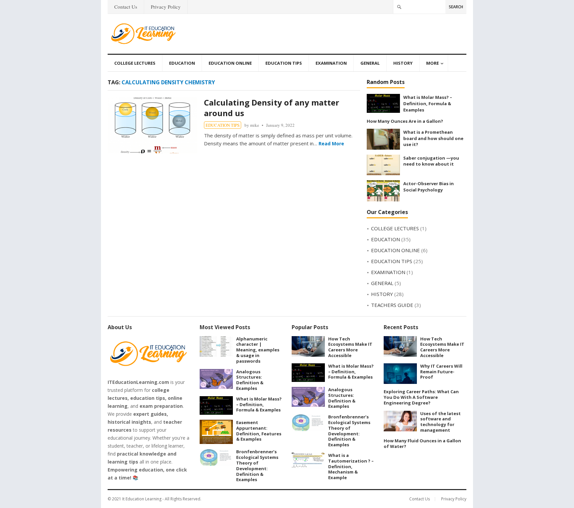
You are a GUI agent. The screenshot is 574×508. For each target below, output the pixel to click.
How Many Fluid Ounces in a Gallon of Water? (422, 443)
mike (254, 125)
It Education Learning (141, 499)
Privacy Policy (166, 6)
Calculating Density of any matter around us (271, 107)
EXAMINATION (331, 63)
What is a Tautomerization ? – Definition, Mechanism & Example (351, 466)
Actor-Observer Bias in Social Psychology (428, 187)
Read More (331, 143)
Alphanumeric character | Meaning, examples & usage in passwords (257, 350)
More (432, 63)
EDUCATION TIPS (283, 63)
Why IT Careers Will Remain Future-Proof (441, 371)
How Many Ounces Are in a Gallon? (405, 121)
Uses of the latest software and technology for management (440, 421)
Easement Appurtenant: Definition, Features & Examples (258, 430)
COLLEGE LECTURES (134, 63)
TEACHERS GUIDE (392, 305)
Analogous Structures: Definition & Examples (249, 380)
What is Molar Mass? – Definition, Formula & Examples (427, 103)
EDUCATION (182, 63)
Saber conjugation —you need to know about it (431, 161)
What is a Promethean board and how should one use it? (433, 138)
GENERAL (370, 63)
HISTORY (403, 63)
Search (456, 7)
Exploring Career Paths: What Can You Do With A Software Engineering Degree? (421, 397)
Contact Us (125, 6)
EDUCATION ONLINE (230, 63)
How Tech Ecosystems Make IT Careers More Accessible (350, 347)
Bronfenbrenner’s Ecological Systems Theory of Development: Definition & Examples (257, 465)
